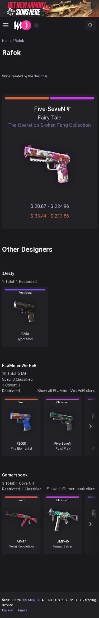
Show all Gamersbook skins (71, 489)
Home (6, 41)
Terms (22, 610)
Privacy (7, 610)
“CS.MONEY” (31, 600)
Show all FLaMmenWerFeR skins (66, 391)
